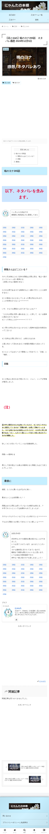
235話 (4, 227)
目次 (22, 149)
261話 (13, 248)
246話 (13, 236)
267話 (22, 252)
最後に (18, 162)
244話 (40, 231)
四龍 (19, 159)
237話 (22, 227)
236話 (13, 227)
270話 (4, 257)
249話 (40, 236)
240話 (4, 231)
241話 (13, 231)
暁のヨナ (17, 83)
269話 (40, 252)
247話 (22, 236)
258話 (31, 244)
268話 (31, 252)
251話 (13, 240)
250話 (4, 240)
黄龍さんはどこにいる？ (25, 156)
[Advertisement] (24, 111)
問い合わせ (7, 816)
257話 (22, 244)
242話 (22, 231)
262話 (22, 248)
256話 (13, 244)
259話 (40, 244)
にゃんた (18, 608)
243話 (31, 231)
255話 (4, 244)
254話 (40, 240)
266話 (13, 252)
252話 (22, 240)
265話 (4, 252)
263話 (31, 248)
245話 (4, 236)
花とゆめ (7, 83)
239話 (40, 227)
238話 (31, 227)
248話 (31, 236)
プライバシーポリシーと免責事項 (15, 822)
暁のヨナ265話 (21, 153)
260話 (4, 248)
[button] (44, 489)
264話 (40, 248)
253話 (31, 240)
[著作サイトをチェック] (16, 619)
